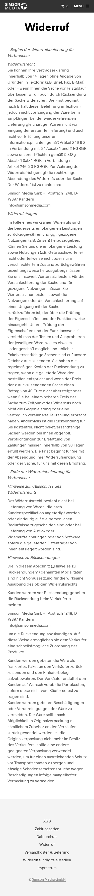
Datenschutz (47, 836)
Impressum (47, 867)
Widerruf (47, 844)
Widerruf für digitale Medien (47, 860)
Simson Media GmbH (49, 879)
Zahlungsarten (47, 828)
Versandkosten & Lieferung (47, 852)
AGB (47, 821)
